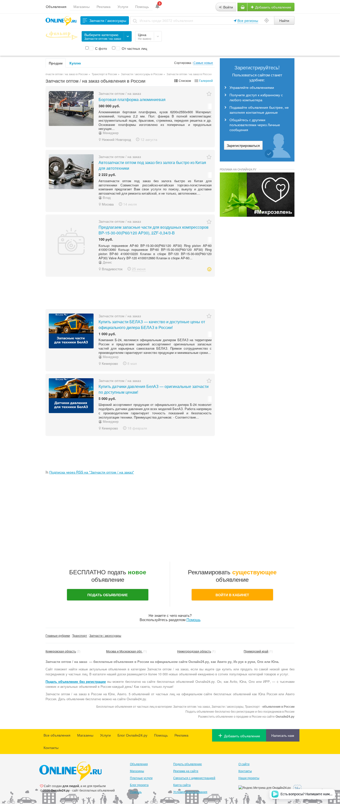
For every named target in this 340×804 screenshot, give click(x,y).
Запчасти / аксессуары (105, 635)
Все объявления (57, 735)
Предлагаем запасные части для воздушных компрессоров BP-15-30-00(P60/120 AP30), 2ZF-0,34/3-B (154, 230)
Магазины (81, 6)
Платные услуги (141, 778)
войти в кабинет (232, 594)
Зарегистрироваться (243, 145)
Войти (227, 6)
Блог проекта (139, 785)
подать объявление (107, 594)
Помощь (142, 6)
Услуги (122, 6)
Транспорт (79, 635)
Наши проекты (248, 778)
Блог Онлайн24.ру (132, 735)
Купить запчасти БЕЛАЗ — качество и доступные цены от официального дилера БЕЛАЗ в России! (152, 324)
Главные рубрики (58, 635)
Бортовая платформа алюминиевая (132, 99)
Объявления (56, 6)
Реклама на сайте (185, 771)
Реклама (104, 6)
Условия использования (190, 792)
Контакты (51, 747)
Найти (284, 20)
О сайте (244, 764)
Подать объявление (187, 764)
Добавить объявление (272, 6)
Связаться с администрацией (194, 778)
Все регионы (247, 20)
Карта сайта (182, 785)
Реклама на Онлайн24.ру (238, 169)
